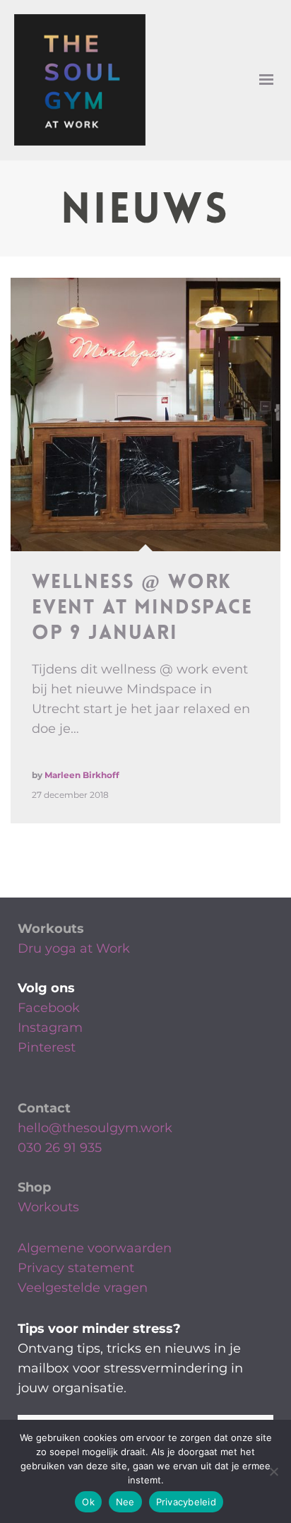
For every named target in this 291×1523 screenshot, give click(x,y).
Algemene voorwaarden (95, 1248)
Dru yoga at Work (74, 948)
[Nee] (273, 1471)
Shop (34, 1187)
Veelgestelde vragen (83, 1287)
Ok (88, 1501)
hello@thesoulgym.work (95, 1128)
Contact (44, 1108)
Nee (125, 1501)
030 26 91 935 (60, 1148)
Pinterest (47, 1047)
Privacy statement (76, 1268)
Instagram (50, 1027)
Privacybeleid (186, 1501)
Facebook (49, 1008)
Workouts (51, 928)
